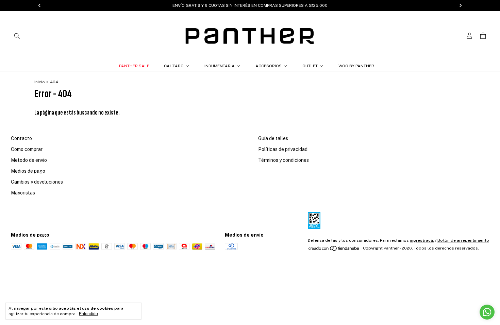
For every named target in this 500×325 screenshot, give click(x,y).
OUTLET (310, 66)
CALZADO (174, 66)
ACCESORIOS (268, 66)
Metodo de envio (29, 160)
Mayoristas (23, 192)
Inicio (39, 82)
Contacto (21, 138)
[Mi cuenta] (469, 35)
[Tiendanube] (334, 249)
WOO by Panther (356, 66)
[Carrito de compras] (483, 35)
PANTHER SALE (134, 66)
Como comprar (27, 149)
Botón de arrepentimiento (463, 240)
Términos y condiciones (283, 160)
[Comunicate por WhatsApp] (487, 312)
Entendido (88, 313)
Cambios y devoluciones (37, 182)
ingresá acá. (422, 240)
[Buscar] (17, 35)
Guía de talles (273, 138)
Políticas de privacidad (282, 149)
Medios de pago (28, 171)
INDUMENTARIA (219, 66)
